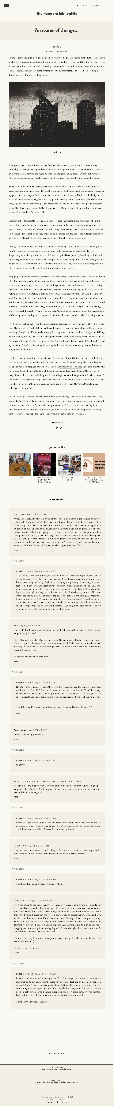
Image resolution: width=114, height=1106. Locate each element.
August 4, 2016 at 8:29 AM (45, 818)
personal (58, 422)
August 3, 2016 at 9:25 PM (70, 781)
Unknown (20, 846)
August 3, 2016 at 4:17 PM (35, 514)
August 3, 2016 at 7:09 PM (37, 730)
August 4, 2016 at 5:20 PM (41, 900)
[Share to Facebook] (53, 428)
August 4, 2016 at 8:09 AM (45, 571)
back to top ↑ (57, 1099)
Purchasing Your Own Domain (56, 1069)
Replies (19, 561)
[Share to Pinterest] (61, 428)
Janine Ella (22, 900)
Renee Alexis (62, 51)
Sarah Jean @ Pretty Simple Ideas (36, 781)
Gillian (19, 514)
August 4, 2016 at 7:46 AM (45, 879)
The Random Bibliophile (57, 14)
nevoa (64, 1102)
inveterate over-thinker (70, 366)
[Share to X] (57, 428)
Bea (16, 625)
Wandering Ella (28, 948)
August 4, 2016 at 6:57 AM (38, 846)
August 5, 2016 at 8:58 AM (45, 974)
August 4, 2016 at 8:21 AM (45, 682)
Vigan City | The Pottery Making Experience (56, 1082)
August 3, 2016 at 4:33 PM (30, 625)
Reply (16, 550)
